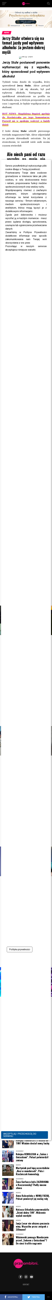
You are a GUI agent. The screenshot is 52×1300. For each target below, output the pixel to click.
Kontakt (26, 1284)
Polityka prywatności (19, 949)
